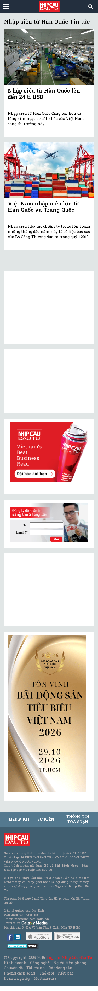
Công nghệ (39, 962)
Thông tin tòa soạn (77, 819)
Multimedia (45, 978)
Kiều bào (66, 973)
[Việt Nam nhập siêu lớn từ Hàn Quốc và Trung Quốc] (49, 170)
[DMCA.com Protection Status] (23, 946)
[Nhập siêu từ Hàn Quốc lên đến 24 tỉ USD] (49, 56)
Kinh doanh (15, 962)
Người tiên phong (69, 962)
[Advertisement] (47, 589)
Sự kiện (45, 819)
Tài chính (35, 967)
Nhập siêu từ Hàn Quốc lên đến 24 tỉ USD (44, 93)
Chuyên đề (13, 967)
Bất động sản (60, 967)
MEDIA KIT (19, 819)
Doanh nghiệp (17, 978)
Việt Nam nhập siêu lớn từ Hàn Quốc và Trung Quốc (43, 206)
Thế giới (46, 973)
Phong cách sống (19, 973)
